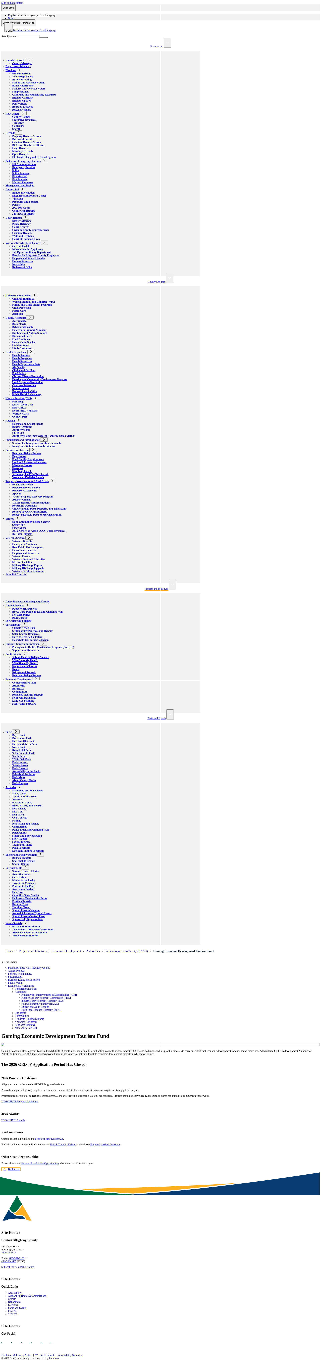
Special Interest (21, 841)
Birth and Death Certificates (28, 145)
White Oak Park (21, 759)
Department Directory (18, 66)
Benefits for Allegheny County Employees (35, 255)
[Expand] (167, 43)
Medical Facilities (22, 562)
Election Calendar (22, 97)
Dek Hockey (19, 808)
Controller (18, 125)
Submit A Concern (16, 574)
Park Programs (21, 847)
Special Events (14, 868)
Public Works (13, 654)
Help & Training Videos (62, 1144)
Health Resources (22, 361)
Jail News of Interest (23, 213)
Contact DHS (19, 416)
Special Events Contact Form (28, 916)
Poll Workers (19, 103)
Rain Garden (19, 617)
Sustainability (13, 624)
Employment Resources (25, 553)
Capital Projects (15, 605)
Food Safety (19, 373)
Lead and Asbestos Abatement (29, 462)
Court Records (20, 226)
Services (12, 1313)
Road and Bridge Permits (26, 453)
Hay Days (17, 892)
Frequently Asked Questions (105, 1144)
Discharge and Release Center (29, 195)
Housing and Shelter (23, 342)
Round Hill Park (21, 750)
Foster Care (19, 310)
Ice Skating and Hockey (25, 823)
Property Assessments (24, 490)
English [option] (32, 30)
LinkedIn (44, 1342)
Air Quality (18, 367)
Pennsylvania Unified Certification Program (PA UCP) (43, 647)
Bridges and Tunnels (24, 672)
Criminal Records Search (26, 142)
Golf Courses (19, 817)
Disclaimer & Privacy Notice (16, 1355)
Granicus (54, 1358)
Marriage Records (22, 151)
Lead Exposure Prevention (27, 382)
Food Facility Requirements (28, 459)
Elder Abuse (19, 527)
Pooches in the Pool (23, 886)
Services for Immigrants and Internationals (36, 443)
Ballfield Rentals (21, 857)
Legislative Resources (24, 119)
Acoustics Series (21, 874)
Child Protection (21, 307)
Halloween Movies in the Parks (29, 898)
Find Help (18, 401)
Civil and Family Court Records (30, 230)
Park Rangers (20, 783)
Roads (15, 669)
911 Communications (24, 164)
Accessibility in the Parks (26, 771)
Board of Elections (22, 106)
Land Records (20, 148)
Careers (12, 1298)
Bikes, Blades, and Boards (27, 805)
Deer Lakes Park (22, 738)
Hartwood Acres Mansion (26, 926)
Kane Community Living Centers (31, 521)
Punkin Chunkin (21, 901)
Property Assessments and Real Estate (27, 481)
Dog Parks (18, 814)
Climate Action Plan (23, 627)
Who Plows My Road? (25, 663)
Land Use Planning (23, 700)
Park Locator (20, 762)
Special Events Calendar (26, 910)
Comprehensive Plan (24, 682)
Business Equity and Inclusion (23, 644)
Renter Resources (22, 426)
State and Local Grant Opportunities (40, 1163)
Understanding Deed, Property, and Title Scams (39, 508)
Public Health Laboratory (26, 394)
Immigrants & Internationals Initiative (34, 446)
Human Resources (22, 261)
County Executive (16, 60)
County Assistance (16, 317)
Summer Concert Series (25, 871)
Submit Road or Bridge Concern (30, 657)
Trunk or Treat (21, 907)
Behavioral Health (22, 327)
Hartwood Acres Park (24, 744)
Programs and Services (25, 201)
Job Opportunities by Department (31, 252)
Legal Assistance (21, 345)
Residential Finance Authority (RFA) (40, 1009)
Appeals (16, 493)
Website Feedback (45, 1355)
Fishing (16, 820)
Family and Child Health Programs (32, 304)
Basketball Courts (22, 802)
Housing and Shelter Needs (27, 423)
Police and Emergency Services (23, 161)
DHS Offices (19, 407)
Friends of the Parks (23, 774)
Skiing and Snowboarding (27, 835)
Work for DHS (20, 413)
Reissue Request (21, 109)
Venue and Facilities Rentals (28, 477)
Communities (19, 691)
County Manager (22, 63)
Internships (18, 264)
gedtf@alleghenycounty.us (49, 1138)
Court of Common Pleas (26, 239)
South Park (18, 756)
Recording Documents (24, 505)
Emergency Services (23, 167)
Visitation (17, 198)
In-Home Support (22, 533)
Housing (10, 420)
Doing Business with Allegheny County (27, 601)
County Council (21, 116)
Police (15, 170)
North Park (18, 747)
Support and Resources (25, 650)
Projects (12, 1310)
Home (10, 951)
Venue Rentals (14, 923)
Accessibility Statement (70, 1355)
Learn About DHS (22, 404)
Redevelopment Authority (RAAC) (127, 951)
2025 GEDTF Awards (13, 1120)
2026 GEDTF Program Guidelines (19, 1101)
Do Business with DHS (25, 410)
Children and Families (18, 295)
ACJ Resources (21, 207)
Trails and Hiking (22, 844)
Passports (17, 468)
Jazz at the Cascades (23, 883)
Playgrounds (19, 832)
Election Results (21, 73)
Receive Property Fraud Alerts (29, 511)
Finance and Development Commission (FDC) (46, 997)
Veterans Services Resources (28, 571)
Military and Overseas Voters (28, 88)
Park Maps (18, 777)
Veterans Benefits (22, 541)
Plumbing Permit (22, 471)
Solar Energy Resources (25, 633)
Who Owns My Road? (25, 660)
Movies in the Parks (23, 880)
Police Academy (21, 173)
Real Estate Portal (22, 484)
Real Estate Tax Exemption (27, 547)
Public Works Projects (24, 608)
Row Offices (12, 113)
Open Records (20, 154)
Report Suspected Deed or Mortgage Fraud (37, 514)
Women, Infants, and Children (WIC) (33, 301)
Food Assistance (21, 339)
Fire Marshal (19, 176)
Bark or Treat (20, 904)
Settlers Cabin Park (23, 753)
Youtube (24, 1342)
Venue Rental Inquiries (25, 935)
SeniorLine (18, 524)
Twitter (34, 1342)
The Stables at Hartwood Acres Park (33, 929)
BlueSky (54, 1342)
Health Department (16, 352)
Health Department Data (26, 364)
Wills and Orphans (23, 236)
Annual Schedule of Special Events (31, 913)
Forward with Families (18, 620)
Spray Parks (19, 793)
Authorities (18, 685)
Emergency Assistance (24, 544)
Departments (14, 1301)
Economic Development (19, 679)
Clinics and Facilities (23, 370)
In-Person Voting (22, 79)
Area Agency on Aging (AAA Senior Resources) (39, 530)
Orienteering (19, 826)
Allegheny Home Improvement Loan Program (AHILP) (43, 435)
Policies (16, 204)
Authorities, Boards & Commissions (27, 1295)
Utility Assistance (21, 348)
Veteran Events (21, 556)
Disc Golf (17, 811)
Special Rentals (20, 864)
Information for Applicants (27, 249)
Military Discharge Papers (27, 565)
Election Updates (21, 100)
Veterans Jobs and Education (28, 559)
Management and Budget (20, 185)
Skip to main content (12, 2)
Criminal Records (22, 233)
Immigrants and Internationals (23, 439)
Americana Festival (23, 889)
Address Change (21, 499)
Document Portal (22, 139)
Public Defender (21, 223)
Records (10, 132)
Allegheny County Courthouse (29, 932)
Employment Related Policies (28, 258)
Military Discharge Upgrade (28, 568)
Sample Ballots (20, 91)
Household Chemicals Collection (30, 640)
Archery (17, 799)
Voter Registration (22, 76)
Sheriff (16, 128)
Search (5, 36)
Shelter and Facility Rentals (21, 854)
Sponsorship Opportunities (27, 919)
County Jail (12, 189)
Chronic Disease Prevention (28, 376)
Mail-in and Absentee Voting (28, 82)
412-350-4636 (8, 1261)
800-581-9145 (16, 1258)
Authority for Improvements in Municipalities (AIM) (49, 994)
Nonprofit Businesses (24, 697)
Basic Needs (19, 324)
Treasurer (18, 122)
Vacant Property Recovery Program (32, 496)
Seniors (10, 518)
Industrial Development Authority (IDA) (42, 1000)
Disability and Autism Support (29, 333)
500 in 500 (18, 432)
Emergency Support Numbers (29, 330)
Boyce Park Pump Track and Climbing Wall (37, 611)
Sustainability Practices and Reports (32, 630)
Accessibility (19, 321)
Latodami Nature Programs (28, 850)
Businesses (18, 688)
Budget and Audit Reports (35, 1006)
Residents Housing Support (27, 694)
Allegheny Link (21, 429)
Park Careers (20, 768)
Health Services (21, 355)
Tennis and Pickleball (24, 796)
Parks (9, 732)
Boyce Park (18, 735)
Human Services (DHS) (19, 398)
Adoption (17, 313)
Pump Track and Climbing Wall (30, 829)
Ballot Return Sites (23, 85)
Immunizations (20, 388)
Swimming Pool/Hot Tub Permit (30, 474)
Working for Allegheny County (23, 243)
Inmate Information (23, 192)
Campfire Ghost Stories (25, 895)
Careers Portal (20, 246)
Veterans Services (15, 537)
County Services (156, 281)
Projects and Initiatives (156, 588)
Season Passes (20, 765)
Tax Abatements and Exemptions (31, 502)
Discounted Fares (22, 336)
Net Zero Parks (21, 614)
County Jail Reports (23, 210)
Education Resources (24, 550)
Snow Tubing (19, 838)
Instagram (14, 1342)
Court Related (14, 217)
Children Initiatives (23, 298)
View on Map (8, 1252)
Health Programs (22, 358)
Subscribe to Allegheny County (17, 1266)
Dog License (19, 456)
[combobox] (18, 22)
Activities (11, 787)
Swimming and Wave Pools (27, 790)
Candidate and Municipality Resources (34, 94)
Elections (11, 70)
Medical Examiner (22, 182)
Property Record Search (26, 487)
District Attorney (21, 220)
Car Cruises (19, 877)
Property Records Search (26, 136)
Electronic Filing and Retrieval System (34, 157)
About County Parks (24, 780)
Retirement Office (22, 267)
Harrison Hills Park (23, 741)
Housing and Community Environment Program (39, 379)
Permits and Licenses (17, 450)
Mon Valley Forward (24, 703)
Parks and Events (156, 718)
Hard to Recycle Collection (27, 637)
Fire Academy (20, 179)
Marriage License (22, 465)
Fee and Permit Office (24, 391)
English (32, 15)
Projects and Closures (24, 666)
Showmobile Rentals (23, 860)
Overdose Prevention (24, 385)
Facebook (4, 1342)
